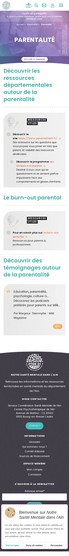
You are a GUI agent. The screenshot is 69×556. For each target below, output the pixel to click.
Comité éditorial (34, 451)
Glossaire (34, 442)
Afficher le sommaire (34, 59)
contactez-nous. (34, 19)
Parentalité (32, 24)
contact (34, 426)
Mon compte (34, 469)
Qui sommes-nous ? (34, 447)
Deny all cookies (34, 545)
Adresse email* (35, 491)
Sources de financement (34, 456)
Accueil (20, 24)
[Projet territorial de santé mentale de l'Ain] (6, 5)
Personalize (56, 545)
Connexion (34, 474)
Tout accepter (12, 545)
